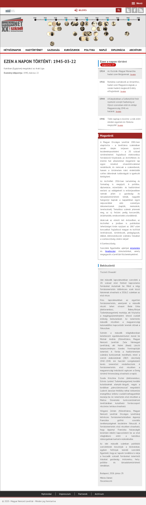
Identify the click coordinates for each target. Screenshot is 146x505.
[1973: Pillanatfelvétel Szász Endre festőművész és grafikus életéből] (111, 40)
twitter (128, 10)
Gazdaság (53, 50)
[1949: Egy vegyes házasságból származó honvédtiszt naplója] (86, 25)
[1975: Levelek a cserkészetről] (113, 25)
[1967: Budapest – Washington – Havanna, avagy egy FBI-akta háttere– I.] (105, 30)
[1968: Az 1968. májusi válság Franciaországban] (106, 35)
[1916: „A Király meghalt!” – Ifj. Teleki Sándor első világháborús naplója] (52, 35)
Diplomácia (118, 50)
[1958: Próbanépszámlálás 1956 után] (96, 40)
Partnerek (82, 493)
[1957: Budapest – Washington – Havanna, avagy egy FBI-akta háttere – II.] (95, 25)
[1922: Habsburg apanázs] (58, 25)
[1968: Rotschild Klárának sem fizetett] (106, 25)
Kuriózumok (72, 50)
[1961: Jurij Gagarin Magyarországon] (99, 30)
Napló (103, 50)
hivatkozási (110, 251)
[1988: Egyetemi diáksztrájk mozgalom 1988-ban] (127, 35)
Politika (89, 50)
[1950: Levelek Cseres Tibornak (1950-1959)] (87, 40)
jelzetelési (135, 248)
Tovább (133, 74)
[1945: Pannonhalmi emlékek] (82, 30)
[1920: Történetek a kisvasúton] (56, 30)
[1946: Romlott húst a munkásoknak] (83, 40)
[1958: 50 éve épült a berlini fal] (96, 35)
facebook (134, 10)
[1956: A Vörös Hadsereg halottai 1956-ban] (94, 30)
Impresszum (65, 493)
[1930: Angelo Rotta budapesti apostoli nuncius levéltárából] (66, 25)
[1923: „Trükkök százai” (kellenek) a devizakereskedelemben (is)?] (59, 30)
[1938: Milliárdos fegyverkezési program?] (75, 35)
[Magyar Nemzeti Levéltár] (10, 13)
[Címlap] (12, 24)
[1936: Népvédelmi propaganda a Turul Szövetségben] (73, 25)
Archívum (135, 50)
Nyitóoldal (46, 493)
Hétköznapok (12, 50)
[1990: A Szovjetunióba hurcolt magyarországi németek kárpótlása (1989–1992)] (129, 25)
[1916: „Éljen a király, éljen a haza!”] (52, 45)
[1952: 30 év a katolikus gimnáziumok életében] (89, 35)
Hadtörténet (34, 50)
